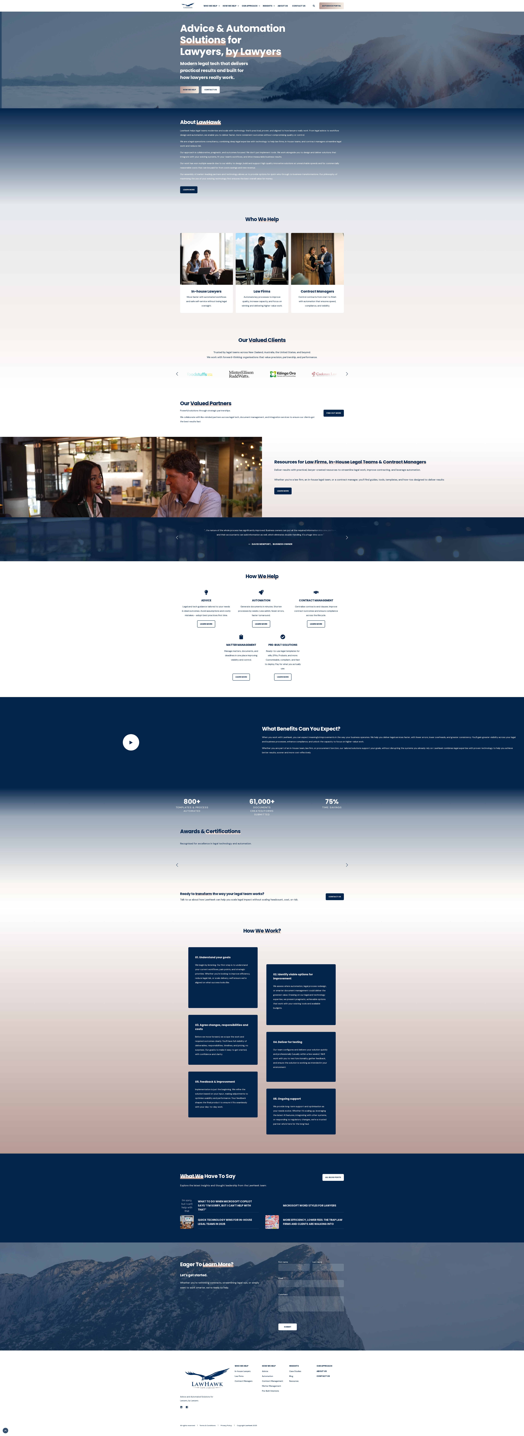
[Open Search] (314, 5)
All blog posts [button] (333, 1177)
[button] (177, 374)
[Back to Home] (188, 6)
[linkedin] (182, 1407)
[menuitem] (211, 6)
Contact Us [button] (210, 89)
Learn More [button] (189, 189)
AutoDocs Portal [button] (331, 5)
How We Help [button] (189, 89)
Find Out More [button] (333, 413)
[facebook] (186, 1407)
